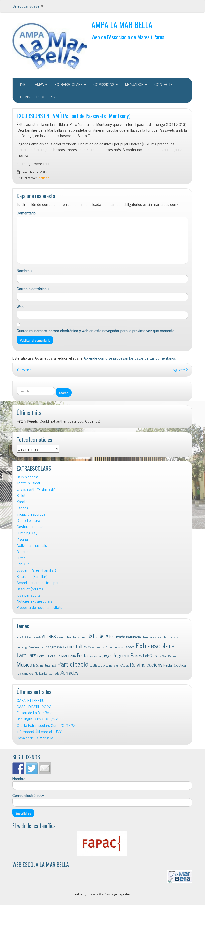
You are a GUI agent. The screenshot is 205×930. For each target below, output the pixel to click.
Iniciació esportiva (31, 514)
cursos (118, 647)
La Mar (162, 656)
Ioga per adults (28, 595)
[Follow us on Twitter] (32, 768)
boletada (173, 637)
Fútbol (21, 558)
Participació (72, 663)
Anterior (25, 369)
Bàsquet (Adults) (30, 589)
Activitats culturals (31, 637)
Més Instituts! (42, 665)
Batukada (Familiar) (32, 576)
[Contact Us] (45, 768)
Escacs (22, 508)
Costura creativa (30, 526)
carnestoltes (75, 646)
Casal (91, 647)
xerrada (55, 673)
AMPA (40, 84)
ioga (108, 655)
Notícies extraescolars (34, 601)
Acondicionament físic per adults (43, 582)
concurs (100, 647)
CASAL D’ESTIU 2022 (34, 706)
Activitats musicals (32, 545)
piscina (107, 665)
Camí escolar (36, 647)
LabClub (23, 564)
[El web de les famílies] (102, 843)
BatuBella (97, 636)
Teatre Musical (28, 483)
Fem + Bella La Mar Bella (57, 655)
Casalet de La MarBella (35, 738)
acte (19, 637)
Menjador (172, 656)
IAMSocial (80, 894)
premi (116, 665)
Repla (168, 665)
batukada (133, 636)
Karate (22, 501)
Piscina (22, 539)
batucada (117, 636)
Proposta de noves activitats (39, 607)
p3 (54, 665)
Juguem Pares (127, 655)
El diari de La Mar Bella (34, 712)
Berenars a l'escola (154, 637)
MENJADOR (134, 84)
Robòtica (179, 665)
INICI (24, 84)
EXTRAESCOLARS (69, 84)
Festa (82, 655)
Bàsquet (23, 551)
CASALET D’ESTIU (30, 700)
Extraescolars (155, 645)
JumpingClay (27, 533)
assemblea (64, 637)
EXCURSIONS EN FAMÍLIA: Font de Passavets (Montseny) (73, 115)
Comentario (26, 213)
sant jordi (28, 673)
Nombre (24, 270)
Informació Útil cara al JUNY (39, 731)
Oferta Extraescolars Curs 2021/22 (46, 725)
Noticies (43, 177)
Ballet (21, 495)
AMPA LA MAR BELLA (122, 24)
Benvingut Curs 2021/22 (37, 719)
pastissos (96, 665)
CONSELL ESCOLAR (36, 96)
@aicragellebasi (122, 894)
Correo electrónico (33, 288)
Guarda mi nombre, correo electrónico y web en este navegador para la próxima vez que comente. (96, 330)
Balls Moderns (28, 477)
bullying (22, 647)
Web (20, 306)
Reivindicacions (146, 664)
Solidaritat (42, 673)
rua (19, 673)
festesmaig (96, 656)
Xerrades (69, 672)
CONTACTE (163, 84)
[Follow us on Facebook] (18, 768)
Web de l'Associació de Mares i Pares (128, 37)
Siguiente (179, 369)
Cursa (109, 647)
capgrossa (54, 646)
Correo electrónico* (28, 795)
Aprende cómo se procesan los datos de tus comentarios (130, 358)
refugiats (124, 665)
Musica (24, 664)
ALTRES (49, 636)
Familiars (26, 655)
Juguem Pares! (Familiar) (36, 570)
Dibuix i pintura (28, 520)
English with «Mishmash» (36, 489)
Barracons (79, 637)
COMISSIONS (104, 84)
